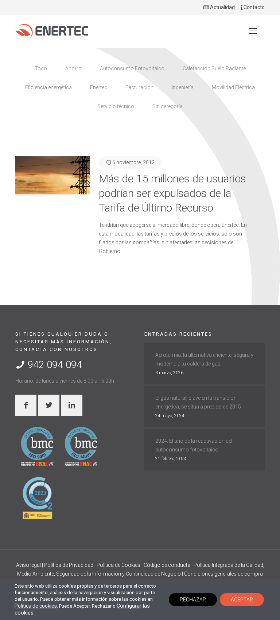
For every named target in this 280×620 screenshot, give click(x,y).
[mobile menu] (253, 31)
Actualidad (222, 7)
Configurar (129, 606)
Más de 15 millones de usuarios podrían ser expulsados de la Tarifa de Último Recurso (172, 193)
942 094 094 (53, 365)
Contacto (253, 7)
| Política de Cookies (117, 565)
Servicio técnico (115, 106)
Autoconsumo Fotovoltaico (132, 68)
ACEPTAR (242, 600)
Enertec (98, 87)
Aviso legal (29, 565)
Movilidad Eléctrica (233, 87)
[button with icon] (25, 405)
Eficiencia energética (48, 87)
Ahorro (73, 68)
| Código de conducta (166, 565)
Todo (41, 68)
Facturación (139, 87)
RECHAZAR (193, 600)
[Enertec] (51, 31)
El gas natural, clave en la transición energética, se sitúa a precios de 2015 (198, 402)
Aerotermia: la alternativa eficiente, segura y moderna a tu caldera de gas (204, 359)
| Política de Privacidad (68, 565)
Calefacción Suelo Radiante (214, 68)
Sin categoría (167, 106)
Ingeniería (183, 87)
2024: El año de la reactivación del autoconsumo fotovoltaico (193, 445)
